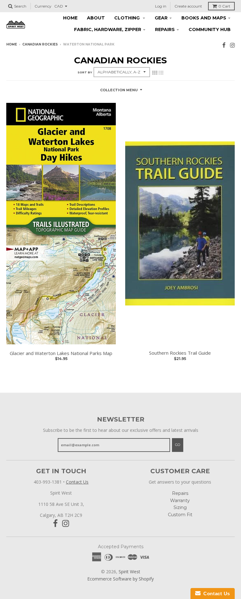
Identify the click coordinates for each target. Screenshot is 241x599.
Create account (188, 6)
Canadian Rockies (40, 44)
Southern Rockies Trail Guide (180, 353)
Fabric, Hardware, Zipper (107, 29)
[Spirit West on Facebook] (224, 45)
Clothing (127, 18)
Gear (161, 18)
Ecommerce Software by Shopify (120, 579)
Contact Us (77, 482)
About (96, 18)
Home (70, 18)
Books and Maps (203, 18)
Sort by (85, 72)
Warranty (180, 500)
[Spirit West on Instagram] (232, 45)
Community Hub (210, 29)
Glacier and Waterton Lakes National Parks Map (61, 353)
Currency (43, 6)
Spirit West (129, 572)
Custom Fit (180, 514)
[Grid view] (154, 73)
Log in (160, 6)
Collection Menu (119, 90)
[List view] (160, 73)
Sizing (180, 507)
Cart (224, 6)
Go (177, 445)
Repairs (165, 29)
